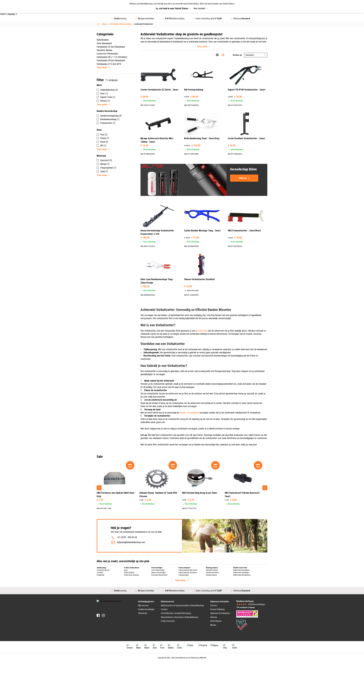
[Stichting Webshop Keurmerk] (247, 614)
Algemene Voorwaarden (220, 613)
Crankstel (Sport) (103, 570)
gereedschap (201, 330)
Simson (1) (105, 100)
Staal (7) (104, 171)
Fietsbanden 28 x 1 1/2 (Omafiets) (112, 57)
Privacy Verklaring (217, 609)
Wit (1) (103, 145)
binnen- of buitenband (189, 412)
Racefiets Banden (104, 50)
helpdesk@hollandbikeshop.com (131, 542)
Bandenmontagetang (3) (111, 115)
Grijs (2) (103, 134)
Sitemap (213, 617)
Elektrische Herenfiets (241, 572)
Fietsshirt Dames (212, 570)
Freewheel (100, 575)
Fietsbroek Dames (212, 572)
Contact (164, 609)
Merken (213, 625)
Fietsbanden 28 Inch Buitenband (111, 60)
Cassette (100, 572)
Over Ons (213, 605)
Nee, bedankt (199, 8)
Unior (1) (104, 93)
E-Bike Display (129, 572)
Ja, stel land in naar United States (171, 8)
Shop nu (243, 178)
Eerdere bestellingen (146, 609)
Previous (99, 487)
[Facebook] (98, 615)
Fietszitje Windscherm (159, 575)
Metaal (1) (104, 164)
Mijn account (143, 605)
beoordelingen (256, 604)
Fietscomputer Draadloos (188, 572)
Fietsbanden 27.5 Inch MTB (109, 64)
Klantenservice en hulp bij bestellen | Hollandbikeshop (182, 605)
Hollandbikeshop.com (182, 658)
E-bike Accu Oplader (131, 575)
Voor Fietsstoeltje (157, 570)
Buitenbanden (103, 39)
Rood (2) (104, 141)
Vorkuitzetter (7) (107, 123)
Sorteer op (237, 55)
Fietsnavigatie (184, 575)
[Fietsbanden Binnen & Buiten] (98, 24)
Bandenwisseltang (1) (109, 119)
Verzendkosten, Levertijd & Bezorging (176, 613)
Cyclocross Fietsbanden (107, 53)
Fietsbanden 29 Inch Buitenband (111, 46)
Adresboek (142, 613)
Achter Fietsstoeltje (158, 572)
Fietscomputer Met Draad (188, 570)
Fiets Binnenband (104, 43)
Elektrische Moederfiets (241, 575)
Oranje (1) (104, 138)
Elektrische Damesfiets (241, 570)
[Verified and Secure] (241, 624)
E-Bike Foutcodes (168, 621)
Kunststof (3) (106, 160)
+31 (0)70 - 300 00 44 (127, 537)
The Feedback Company (245, 607)
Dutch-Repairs (216, 621)
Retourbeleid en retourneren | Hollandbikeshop (179, 617)
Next (264, 487)
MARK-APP (202, 658)
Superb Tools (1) (107, 97)
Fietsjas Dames (211, 575)
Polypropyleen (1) (108, 167)
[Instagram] (103, 615)
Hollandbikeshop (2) (109, 89)
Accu (126, 570)
